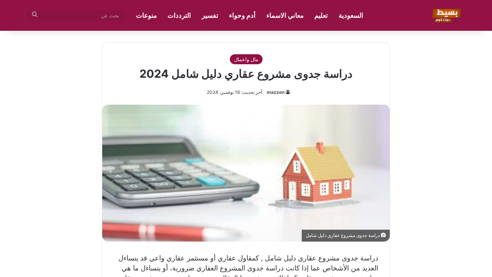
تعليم (321, 15)
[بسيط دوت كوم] (445, 15)
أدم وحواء (242, 15)
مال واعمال (246, 59)
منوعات (146, 15)
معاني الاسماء (285, 15)
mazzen (275, 92)
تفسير (210, 15)
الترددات (179, 15)
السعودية (351, 15)
